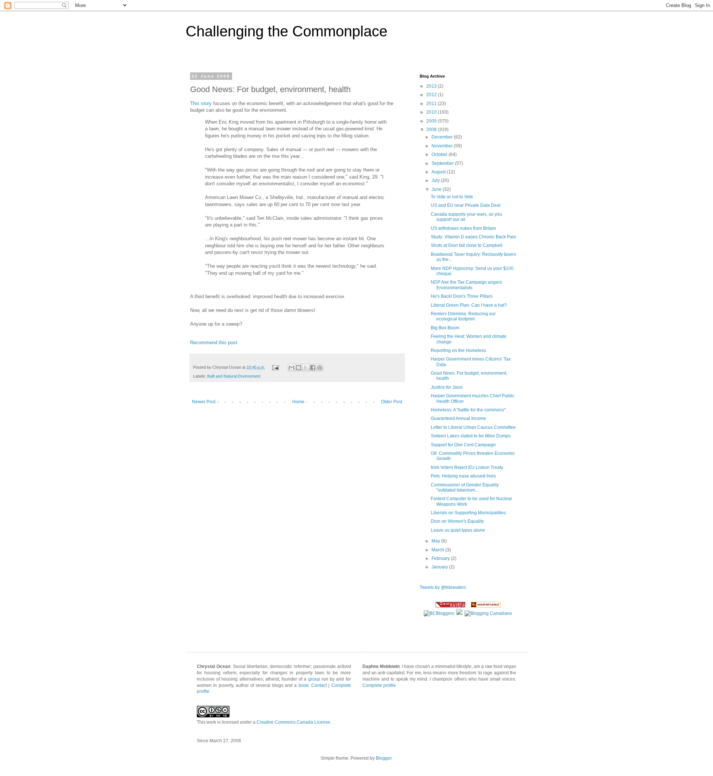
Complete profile (379, 685)
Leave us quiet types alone (458, 530)
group (314, 679)
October (440, 154)
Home (298, 401)
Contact (319, 685)
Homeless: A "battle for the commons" (468, 410)
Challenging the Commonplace (286, 31)
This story (201, 103)
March (438, 549)
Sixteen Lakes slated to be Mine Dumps (471, 435)
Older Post (391, 401)
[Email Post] (275, 367)
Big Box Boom (445, 327)
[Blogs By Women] (459, 613)
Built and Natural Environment (233, 376)
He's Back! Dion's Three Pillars (461, 296)
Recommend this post (213, 342)
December (443, 137)
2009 (432, 121)
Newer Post (203, 401)
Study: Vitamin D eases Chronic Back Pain (473, 236)
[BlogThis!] (298, 367)
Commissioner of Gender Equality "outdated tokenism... (465, 487)
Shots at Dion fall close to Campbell (466, 245)
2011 (432, 103)
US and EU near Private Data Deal (466, 205)
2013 (432, 86)
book (304, 685)
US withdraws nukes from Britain (463, 228)
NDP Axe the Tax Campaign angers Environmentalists (466, 285)
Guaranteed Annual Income (458, 418)
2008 (432, 129)
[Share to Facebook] (312, 367)
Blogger (383, 758)
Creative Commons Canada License (293, 722)
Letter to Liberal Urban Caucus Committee (473, 427)
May (436, 541)
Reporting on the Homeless (458, 350)
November (443, 146)
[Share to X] (305, 367)
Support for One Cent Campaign (463, 444)
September (443, 163)
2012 (432, 94)
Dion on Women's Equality (457, 521)
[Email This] (291, 367)
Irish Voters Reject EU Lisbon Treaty (467, 467)
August (439, 172)
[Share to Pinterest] (319, 367)
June (437, 189)
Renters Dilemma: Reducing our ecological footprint (463, 316)
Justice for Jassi (447, 387)
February (441, 558)
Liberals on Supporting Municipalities (468, 512)
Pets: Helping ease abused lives (463, 476)
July (436, 180)
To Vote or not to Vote (452, 196)
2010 (432, 112)
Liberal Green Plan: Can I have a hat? (469, 305)
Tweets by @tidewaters (443, 587)
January (440, 567)
